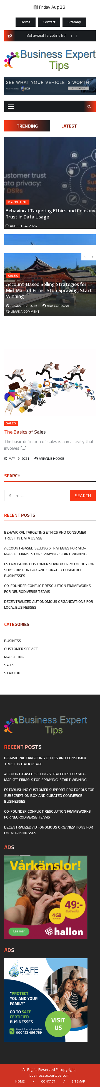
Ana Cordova (58, 305)
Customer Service (21, 649)
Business (12, 641)
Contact (49, 22)
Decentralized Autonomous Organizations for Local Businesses (48, 604)
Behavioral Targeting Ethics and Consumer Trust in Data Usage (52, 213)
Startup (12, 673)
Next (77, 35)
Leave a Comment (25, 311)
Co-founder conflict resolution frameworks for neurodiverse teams (47, 588)
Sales (13, 275)
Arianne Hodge (51, 458)
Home (26, 22)
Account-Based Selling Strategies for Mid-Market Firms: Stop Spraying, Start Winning (49, 290)
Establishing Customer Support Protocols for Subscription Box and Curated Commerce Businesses (49, 569)
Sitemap (74, 22)
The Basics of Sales (25, 431)
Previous (71, 35)
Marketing (18, 202)
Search (90, 106)
